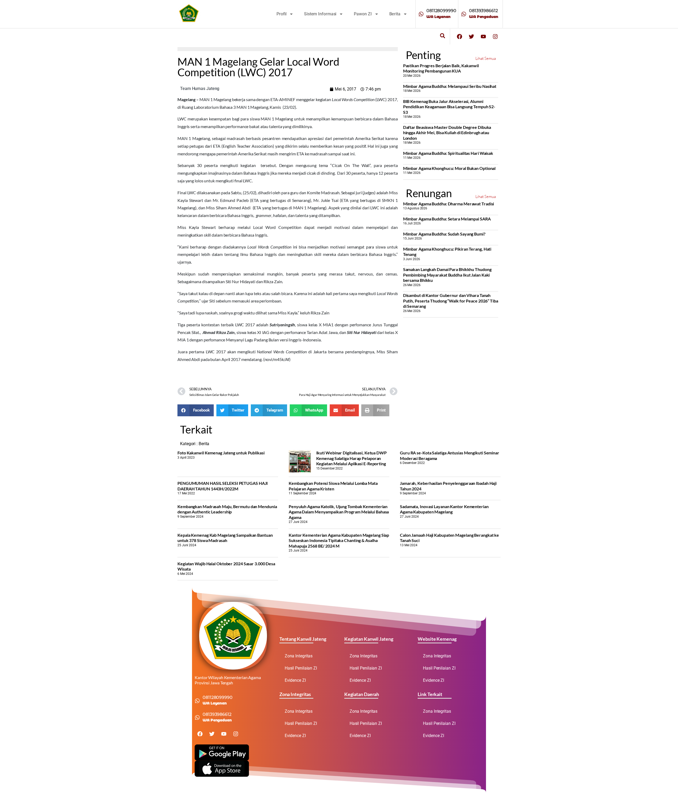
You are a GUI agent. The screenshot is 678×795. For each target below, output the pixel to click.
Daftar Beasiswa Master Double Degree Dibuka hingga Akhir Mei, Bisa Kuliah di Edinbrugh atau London (447, 133)
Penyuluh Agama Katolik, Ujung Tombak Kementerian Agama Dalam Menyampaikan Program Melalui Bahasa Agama (339, 512)
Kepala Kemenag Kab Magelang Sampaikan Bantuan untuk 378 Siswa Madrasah (225, 537)
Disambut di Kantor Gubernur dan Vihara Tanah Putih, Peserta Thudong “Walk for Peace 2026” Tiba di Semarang (450, 301)
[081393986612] (463, 14)
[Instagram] (495, 36)
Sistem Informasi (320, 13)
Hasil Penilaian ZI (301, 668)
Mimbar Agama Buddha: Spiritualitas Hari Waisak (448, 153)
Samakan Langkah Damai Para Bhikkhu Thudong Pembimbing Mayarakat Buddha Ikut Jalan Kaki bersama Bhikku (447, 275)
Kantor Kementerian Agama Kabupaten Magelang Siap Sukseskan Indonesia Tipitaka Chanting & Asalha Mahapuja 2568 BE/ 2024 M (339, 540)
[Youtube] (483, 36)
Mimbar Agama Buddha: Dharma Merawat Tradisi (448, 203)
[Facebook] (459, 36)
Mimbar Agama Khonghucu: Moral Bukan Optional (449, 168)
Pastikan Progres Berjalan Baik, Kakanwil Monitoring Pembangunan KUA (441, 68)
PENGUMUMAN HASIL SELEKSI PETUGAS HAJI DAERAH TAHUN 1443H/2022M (222, 486)
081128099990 (441, 10)
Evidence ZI (295, 680)
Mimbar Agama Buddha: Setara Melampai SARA (447, 218)
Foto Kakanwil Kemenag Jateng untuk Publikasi (221, 452)
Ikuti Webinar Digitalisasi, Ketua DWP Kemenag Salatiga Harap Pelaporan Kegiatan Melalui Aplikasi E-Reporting (351, 458)
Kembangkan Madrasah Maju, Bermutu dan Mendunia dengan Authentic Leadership (227, 509)
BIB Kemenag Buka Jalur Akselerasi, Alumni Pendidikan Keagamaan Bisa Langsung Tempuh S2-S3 (449, 107)
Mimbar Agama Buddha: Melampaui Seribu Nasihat (450, 86)
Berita (394, 13)
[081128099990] (421, 14)
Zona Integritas (299, 655)
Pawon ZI (363, 13)
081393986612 (483, 10)
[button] (442, 35)
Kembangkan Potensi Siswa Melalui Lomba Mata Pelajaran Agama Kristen (333, 486)
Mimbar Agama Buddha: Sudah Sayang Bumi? (444, 233)
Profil (281, 13)
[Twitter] (471, 36)
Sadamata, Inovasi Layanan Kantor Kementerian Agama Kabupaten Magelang (444, 509)
